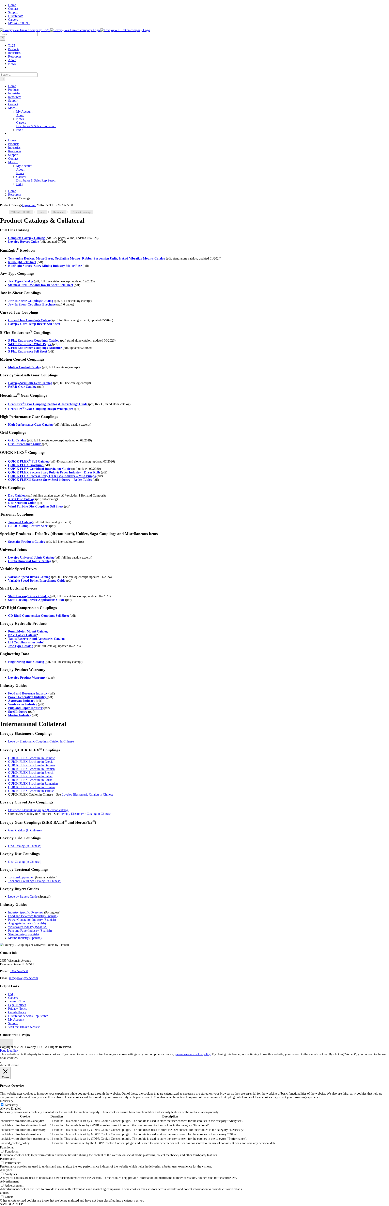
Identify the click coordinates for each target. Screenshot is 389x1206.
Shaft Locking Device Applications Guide (36, 599)
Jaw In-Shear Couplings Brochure (32, 304)
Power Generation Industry (27, 697)
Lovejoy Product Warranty (27, 677)
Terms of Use (16, 1001)
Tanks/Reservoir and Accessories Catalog (36, 638)
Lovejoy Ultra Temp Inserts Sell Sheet (34, 324)
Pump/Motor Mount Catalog (28, 631)
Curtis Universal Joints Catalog (29, 561)
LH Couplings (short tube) (26, 642)
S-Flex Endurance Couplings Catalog (34, 340)
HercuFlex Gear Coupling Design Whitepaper (41, 408)
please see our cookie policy (193, 1054)
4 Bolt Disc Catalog (21, 499)
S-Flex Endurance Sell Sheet (27, 351)
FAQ (11, 994)
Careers (13, 997)
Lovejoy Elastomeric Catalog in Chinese (87, 794)
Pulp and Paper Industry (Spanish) (30, 930)
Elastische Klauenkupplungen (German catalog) (38, 810)
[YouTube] (6, 1043)
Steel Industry (18, 711)
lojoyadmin (29, 205)
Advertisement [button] (9, 1181)
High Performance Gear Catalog (30, 424)
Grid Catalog (17, 440)
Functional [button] (7, 1147)
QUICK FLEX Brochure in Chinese (31, 758)
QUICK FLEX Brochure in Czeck (30, 761)
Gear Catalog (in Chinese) (25, 830)
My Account (16, 1019)
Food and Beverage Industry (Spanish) (33, 916)
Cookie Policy (17, 1012)
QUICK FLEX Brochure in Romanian (33, 783)
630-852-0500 (19, 971)
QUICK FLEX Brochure (26, 465)
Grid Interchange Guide (25, 444)
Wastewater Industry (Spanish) (27, 927)
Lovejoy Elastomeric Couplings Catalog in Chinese (41, 741)
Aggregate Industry (21, 700)
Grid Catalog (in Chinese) (24, 846)
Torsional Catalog (20, 522)
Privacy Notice (17, 1008)
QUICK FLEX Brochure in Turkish (31, 791)
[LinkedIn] (11, 1043)
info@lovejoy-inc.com (23, 978)
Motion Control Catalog (24, 367)
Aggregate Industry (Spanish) (27, 923)
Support (13, 1023)
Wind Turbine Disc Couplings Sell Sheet (35, 506)
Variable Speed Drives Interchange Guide (37, 580)
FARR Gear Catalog (22, 386)
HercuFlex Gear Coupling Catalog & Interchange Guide (48, 404)
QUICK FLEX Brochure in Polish (30, 780)
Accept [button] (4, 1065)
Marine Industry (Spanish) (25, 938)
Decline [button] (14, 1065)
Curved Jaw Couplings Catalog (30, 320)
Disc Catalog (17, 495)
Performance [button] (8, 1158)
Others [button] (4, 1192)
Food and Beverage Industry (28, 693)
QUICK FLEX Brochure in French (30, 772)
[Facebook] (2, 1043)
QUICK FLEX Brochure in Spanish (31, 769)
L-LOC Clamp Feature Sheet (28, 526)
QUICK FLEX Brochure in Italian (30, 776)
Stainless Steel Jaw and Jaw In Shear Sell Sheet (40, 285)
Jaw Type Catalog (20, 646)
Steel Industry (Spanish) (23, 934)
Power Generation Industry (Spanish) (32, 919)
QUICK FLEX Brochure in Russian (31, 787)
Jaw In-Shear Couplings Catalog (30, 300)
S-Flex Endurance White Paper (30, 344)
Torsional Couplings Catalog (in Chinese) (34, 881)
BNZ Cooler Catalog (22, 635)
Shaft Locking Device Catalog (29, 596)
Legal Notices (17, 1005)
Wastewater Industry (22, 704)
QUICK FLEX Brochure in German (31, 765)
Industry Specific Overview (25, 912)
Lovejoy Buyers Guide (22, 896)
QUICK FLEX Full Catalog (28, 461)
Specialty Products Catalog (27, 541)
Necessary (11, 1105)
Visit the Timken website (24, 1027)
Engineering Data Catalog (26, 661)
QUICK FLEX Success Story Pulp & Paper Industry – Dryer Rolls (54, 472)
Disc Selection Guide (22, 502)
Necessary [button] (6, 1100)
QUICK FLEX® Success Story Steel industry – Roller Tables (50, 479)
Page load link (9, 1050)
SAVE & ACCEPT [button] (12, 1204)
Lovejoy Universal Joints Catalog (31, 557)
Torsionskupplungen (21, 877)
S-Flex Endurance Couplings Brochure (35, 347)
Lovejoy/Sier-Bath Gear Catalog (30, 383)
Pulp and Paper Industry (25, 708)
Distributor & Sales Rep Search (28, 1016)
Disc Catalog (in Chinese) (24, 861)
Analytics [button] (6, 1170)
